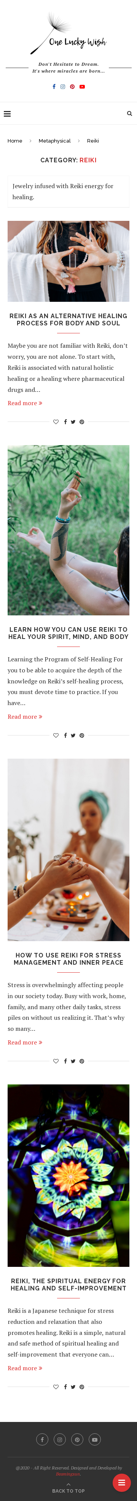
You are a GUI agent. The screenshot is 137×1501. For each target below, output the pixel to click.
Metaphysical (55, 141)
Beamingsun (68, 1474)
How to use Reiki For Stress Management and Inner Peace (69, 959)
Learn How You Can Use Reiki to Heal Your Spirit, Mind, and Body (68, 633)
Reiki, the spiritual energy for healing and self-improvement (69, 1285)
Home (15, 141)
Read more (22, 403)
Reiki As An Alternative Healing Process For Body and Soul (68, 319)
